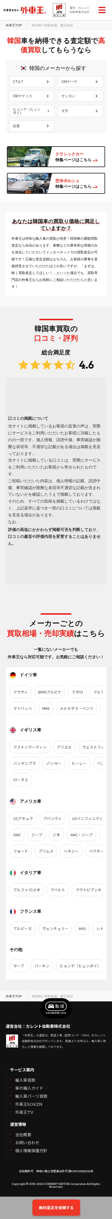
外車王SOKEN (29, 1104)
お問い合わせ (27, 1142)
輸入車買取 (25, 1080)
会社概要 (23, 1134)
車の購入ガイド (29, 1088)
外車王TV (24, 1112)
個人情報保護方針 (31, 1150)
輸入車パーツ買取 (31, 1096)
